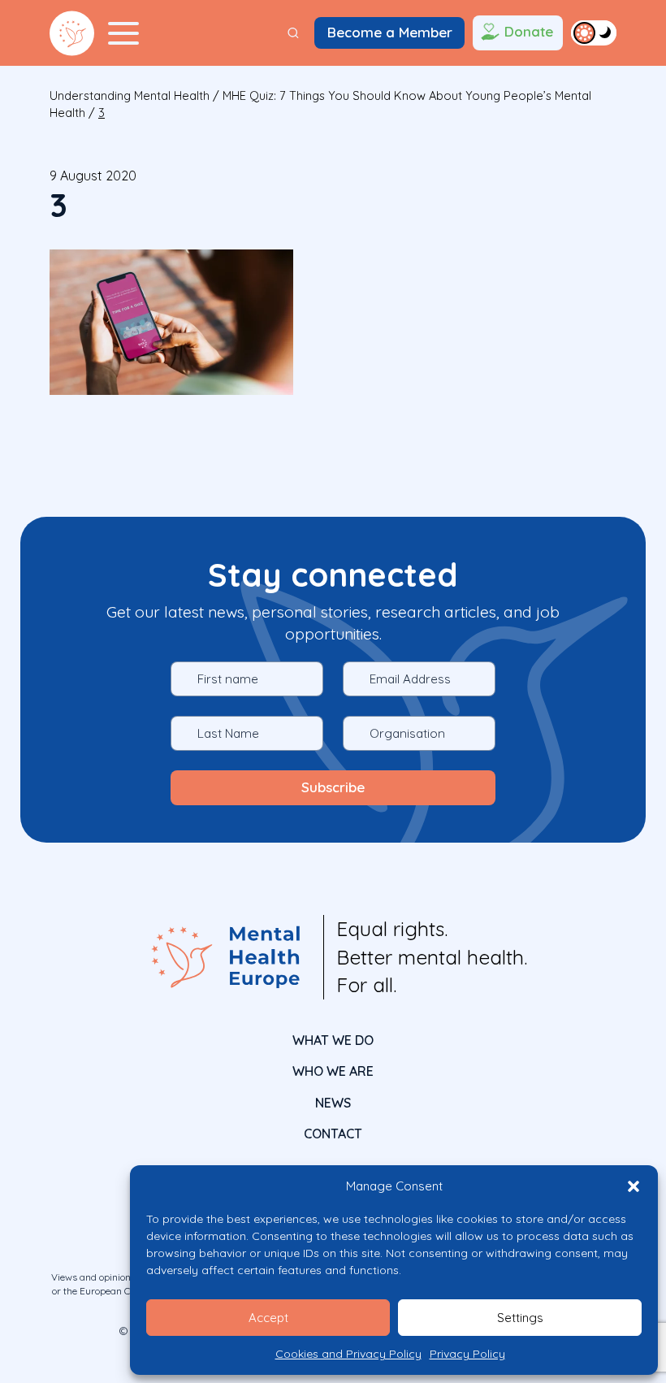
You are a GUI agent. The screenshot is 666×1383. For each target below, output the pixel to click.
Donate (528, 31)
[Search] (293, 33)
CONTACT (333, 1133)
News (333, 1103)
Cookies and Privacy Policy (348, 1353)
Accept (268, 1317)
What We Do (333, 1040)
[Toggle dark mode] (593, 32)
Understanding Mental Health (130, 95)
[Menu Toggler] (123, 33)
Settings (520, 1317)
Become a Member (389, 32)
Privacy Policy (467, 1353)
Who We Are (333, 1071)
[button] (633, 1186)
